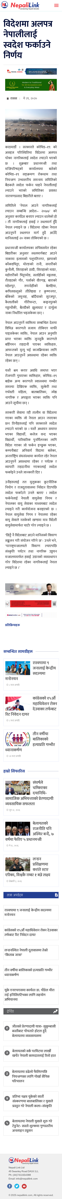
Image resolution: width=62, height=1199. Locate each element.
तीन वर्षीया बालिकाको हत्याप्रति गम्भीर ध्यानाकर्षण (28, 972)
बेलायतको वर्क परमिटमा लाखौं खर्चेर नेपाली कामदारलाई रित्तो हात (34, 1053)
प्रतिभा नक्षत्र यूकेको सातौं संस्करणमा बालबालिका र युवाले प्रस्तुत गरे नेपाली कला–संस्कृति (32, 1101)
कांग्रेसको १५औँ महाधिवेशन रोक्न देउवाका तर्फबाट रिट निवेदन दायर (31, 932)
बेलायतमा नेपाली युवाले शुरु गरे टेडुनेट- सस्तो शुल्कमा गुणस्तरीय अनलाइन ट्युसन (32, 1126)
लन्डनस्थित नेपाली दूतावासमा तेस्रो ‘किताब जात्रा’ (26, 952)
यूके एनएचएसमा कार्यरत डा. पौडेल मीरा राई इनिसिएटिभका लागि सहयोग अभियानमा (29, 995)
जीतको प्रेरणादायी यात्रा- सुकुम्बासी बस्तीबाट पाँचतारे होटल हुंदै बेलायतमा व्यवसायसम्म (34, 1031)
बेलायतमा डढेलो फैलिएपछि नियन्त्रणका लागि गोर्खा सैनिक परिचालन (31, 1076)
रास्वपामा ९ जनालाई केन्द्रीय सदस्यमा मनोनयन (27, 912)
